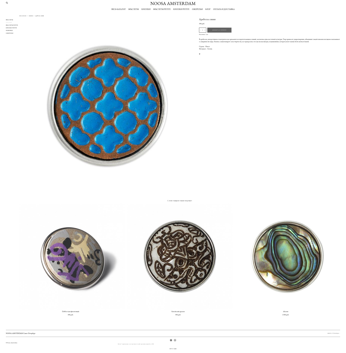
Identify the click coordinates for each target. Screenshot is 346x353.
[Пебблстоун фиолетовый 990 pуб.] (72, 257)
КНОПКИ (146, 9)
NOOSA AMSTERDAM (173, 3)
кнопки (31, 15)
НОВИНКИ (9, 30)
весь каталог (22, 15)
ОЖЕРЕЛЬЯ (197, 9)
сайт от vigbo (173, 348)
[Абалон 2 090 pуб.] (287, 257)
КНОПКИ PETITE (181, 9)
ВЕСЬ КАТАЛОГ (118, 9)
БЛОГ (207, 9)
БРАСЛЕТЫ (133, 9)
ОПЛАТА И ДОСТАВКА (224, 9)
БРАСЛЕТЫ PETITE (162, 9)
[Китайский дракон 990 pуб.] (180, 257)
